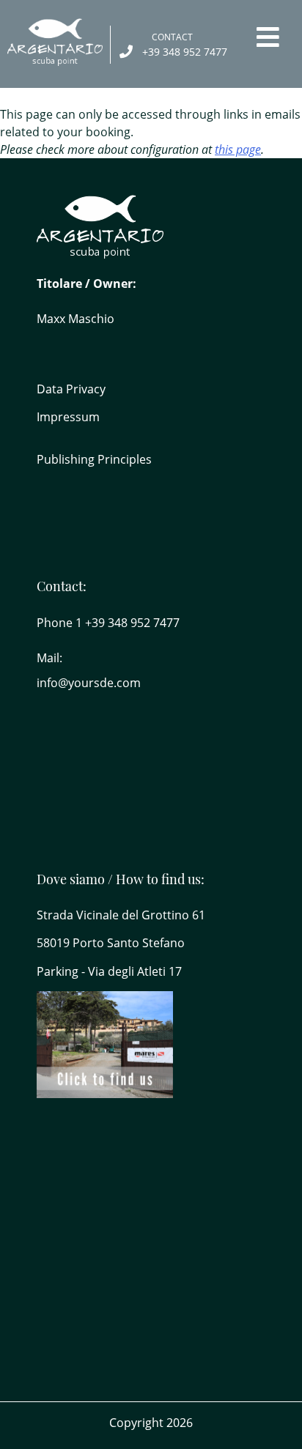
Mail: (49, 658)
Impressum (68, 417)
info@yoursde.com (89, 683)
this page (238, 149)
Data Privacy (71, 389)
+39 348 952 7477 (184, 52)
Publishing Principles (94, 459)
